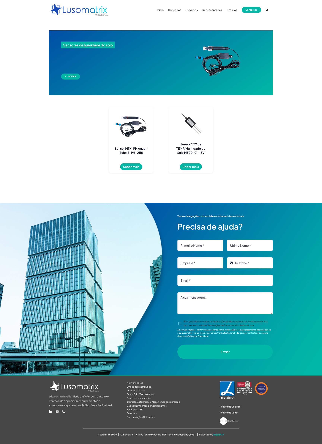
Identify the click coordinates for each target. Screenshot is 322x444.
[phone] (63, 411)
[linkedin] (50, 411)
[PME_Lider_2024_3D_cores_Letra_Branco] (227, 383)
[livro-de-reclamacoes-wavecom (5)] (229, 419)
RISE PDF (218, 434)
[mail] (57, 411)
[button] (267, 9)
